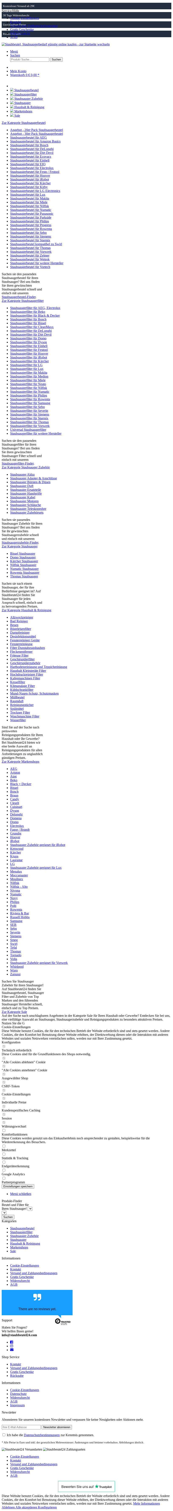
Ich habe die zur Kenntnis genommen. (50, 1435)
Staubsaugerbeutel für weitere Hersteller (36, 263)
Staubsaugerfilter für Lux (26, 369)
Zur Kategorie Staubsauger (20, 546)
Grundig (15, 833)
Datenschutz (18, 1394)
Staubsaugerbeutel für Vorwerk (30, 251)
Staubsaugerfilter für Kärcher (29, 361)
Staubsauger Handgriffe (26, 493)
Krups (14, 856)
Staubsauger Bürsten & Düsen (30, 482)
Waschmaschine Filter (24, 716)
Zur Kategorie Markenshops (20, 761)
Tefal (13, 947)
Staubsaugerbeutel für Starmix (30, 240)
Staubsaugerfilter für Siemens (29, 414)
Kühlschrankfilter (21, 689)
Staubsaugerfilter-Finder (18, 463)
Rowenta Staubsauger (24, 572)
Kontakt (15, 22)
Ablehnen (8, 1507)
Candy (14, 799)
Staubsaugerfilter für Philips (28, 395)
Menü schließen (20, 1194)
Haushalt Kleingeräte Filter (28, 670)
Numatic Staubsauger (24, 569)
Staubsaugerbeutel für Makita (29, 198)
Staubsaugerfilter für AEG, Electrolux (35, 308)
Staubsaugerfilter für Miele (28, 380)
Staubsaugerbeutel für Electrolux (32, 168)
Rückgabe (17, 1375)
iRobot (14, 841)
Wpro (14, 970)
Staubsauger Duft (21, 486)
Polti (13, 905)
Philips (14, 902)
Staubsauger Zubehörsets (26, 512)
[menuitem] (90, 18)
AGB (14, 37)
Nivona (15, 890)
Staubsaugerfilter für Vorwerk (30, 426)
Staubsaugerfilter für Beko (27, 311)
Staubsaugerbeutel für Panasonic (31, 213)
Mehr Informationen (146, 1503)
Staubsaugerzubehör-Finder (20, 542)
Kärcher (15, 852)
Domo (14, 822)
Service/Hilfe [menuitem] (29, 24)
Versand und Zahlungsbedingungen (33, 25)
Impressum (17, 1405)
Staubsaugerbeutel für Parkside (30, 217)
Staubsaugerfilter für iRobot (28, 357)
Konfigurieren (47, 1507)
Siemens (15, 936)
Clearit (14, 803)
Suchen (8, 1217)
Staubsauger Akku (22, 474)
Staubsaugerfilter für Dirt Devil (30, 334)
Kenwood (16, 848)
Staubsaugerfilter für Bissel (28, 323)
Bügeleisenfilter (20, 629)
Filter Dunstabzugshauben (27, 648)
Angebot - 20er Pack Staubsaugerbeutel (36, 130)
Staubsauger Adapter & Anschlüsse (33, 478)
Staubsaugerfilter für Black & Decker (35, 315)
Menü (14, 51)
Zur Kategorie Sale (14, 1012)
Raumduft (16, 701)
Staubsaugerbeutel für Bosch (29, 145)
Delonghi (16, 814)
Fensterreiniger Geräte (25, 640)
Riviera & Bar (19, 913)
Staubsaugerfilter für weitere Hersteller (35, 433)
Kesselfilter (17, 682)
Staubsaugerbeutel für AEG (28, 137)
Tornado (15, 955)
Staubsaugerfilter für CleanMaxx (32, 327)
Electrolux (17, 826)
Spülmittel (17, 708)
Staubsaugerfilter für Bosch (28, 319)
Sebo (13, 928)
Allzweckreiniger (21, 617)
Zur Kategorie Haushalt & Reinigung (26, 610)
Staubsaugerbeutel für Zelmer (29, 255)
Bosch (14, 791)
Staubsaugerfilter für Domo (28, 338)
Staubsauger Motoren (24, 501)
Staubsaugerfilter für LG (26, 365)
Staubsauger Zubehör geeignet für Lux (36, 867)
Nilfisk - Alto (19, 886)
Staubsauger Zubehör (24, 1236)
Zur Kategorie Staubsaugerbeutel (24, 123)
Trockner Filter (20, 712)
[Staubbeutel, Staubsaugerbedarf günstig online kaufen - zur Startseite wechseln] (56, 44)
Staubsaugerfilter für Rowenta (30, 399)
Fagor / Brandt (20, 829)
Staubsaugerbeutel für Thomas (30, 248)
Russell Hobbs (20, 917)
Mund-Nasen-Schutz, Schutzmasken (34, 693)
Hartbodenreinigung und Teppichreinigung (38, 667)
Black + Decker (20, 784)
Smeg (14, 940)
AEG (13, 769)
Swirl (13, 944)
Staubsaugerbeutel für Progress (30, 225)
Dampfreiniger (20, 632)
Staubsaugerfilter (21, 1232)
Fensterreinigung (21, 644)
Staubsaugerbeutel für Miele (28, 202)
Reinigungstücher (22, 705)
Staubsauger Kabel (22, 497)
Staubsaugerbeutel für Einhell (29, 160)
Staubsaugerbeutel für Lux (27, 194)
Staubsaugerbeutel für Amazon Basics (35, 141)
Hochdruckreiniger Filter (26, 674)
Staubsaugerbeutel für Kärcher (30, 183)
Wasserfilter (18, 720)
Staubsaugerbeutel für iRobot (29, 179)
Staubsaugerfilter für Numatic (29, 391)
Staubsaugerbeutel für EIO (28, 164)
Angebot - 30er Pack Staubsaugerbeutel (36, 133)
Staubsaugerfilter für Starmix (29, 418)
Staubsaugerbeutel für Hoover (30, 175)
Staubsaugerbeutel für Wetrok (30, 259)
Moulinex (16, 879)
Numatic (16, 894)
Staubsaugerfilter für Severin (29, 410)
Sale (13, 1251)
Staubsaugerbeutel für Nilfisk (29, 206)
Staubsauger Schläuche (25, 505)
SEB (13, 925)
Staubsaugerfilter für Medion (29, 376)
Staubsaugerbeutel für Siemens (30, 236)
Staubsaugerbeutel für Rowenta (31, 229)
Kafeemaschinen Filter (25, 678)
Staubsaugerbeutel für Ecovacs (30, 156)
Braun (14, 795)
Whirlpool (17, 966)
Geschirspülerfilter (22, 659)
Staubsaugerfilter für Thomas (29, 422)
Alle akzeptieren (26, 1507)
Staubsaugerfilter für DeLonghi (31, 331)
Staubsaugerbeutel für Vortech (30, 267)
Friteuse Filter (19, 655)
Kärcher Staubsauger (24, 561)
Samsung (16, 921)
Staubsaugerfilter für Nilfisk (28, 388)
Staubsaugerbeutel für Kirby (29, 187)
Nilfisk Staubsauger (23, 565)
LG (12, 864)
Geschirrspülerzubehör (25, 663)
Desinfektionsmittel (23, 636)
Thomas (15, 951)
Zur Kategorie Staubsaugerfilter (23, 300)
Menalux (16, 871)
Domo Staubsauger (23, 557)
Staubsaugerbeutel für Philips (29, 221)
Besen (14, 625)
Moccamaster (19, 875)
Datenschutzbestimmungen (42, 1435)
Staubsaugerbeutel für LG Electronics (35, 191)
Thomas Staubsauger (24, 576)
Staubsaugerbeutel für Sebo (28, 232)
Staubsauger (18, 1239)
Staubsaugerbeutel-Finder (18, 297)
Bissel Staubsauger (22, 553)
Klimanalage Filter (22, 686)
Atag (13, 776)
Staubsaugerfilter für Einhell (28, 346)
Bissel (14, 788)
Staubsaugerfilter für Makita (28, 372)
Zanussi (15, 974)
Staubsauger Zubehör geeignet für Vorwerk (39, 963)
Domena (16, 818)
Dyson (14, 810)
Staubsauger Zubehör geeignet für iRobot (37, 845)
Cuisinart (16, 807)
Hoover (15, 837)
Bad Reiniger (19, 621)
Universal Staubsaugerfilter (28, 429)
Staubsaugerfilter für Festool (29, 350)
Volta (13, 959)
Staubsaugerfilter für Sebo (27, 407)
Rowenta (16, 909)
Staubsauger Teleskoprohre (28, 509)
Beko (13, 780)
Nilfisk (14, 883)
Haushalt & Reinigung (25, 1243)
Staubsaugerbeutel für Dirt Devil (31, 153)
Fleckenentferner (21, 651)
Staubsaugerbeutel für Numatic (30, 210)
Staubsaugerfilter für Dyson (28, 342)
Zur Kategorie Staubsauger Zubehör (26, 467)
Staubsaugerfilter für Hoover (29, 353)
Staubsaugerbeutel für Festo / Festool (34, 172)
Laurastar (16, 860)
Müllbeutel (17, 697)
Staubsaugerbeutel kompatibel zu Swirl (36, 244)
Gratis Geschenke (22, 29)
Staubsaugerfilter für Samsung (30, 403)
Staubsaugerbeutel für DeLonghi (32, 149)
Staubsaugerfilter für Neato (28, 384)
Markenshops (19, 1247)
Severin (15, 932)
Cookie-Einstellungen (24, 18)
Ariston (15, 772)
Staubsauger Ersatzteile (25, 489)
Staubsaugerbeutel (22, 1228)
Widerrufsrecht (20, 33)
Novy (14, 898)
